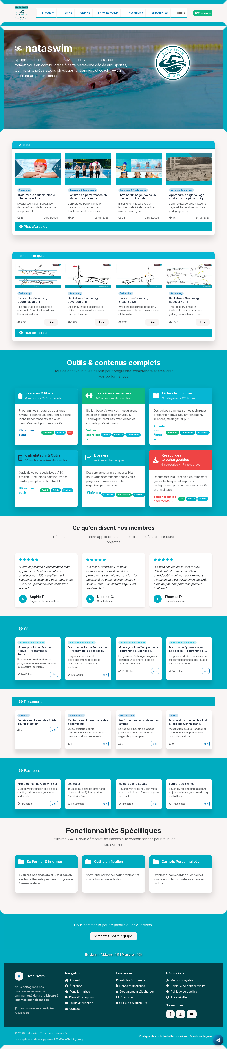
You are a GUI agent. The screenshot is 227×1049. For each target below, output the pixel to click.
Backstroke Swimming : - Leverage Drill (84, 299)
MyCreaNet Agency (69, 1039)
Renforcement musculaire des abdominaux (88, 722)
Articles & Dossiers (132, 980)
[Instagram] (180, 1014)
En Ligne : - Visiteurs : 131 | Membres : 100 (113, 954)
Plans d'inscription (81, 997)
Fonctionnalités (80, 991)
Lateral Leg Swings (181, 783)
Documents (33, 702)
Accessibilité (178, 997)
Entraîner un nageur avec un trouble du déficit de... (137, 196)
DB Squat (74, 783)
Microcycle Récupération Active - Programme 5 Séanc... (34, 651)
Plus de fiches (35, 333)
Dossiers (48, 13)
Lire (51, 322)
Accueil (75, 980)
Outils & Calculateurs (133, 1003)
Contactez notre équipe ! (113, 936)
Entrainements (108, 13)
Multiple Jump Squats (132, 783)
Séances (31, 629)
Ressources (135, 13)
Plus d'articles (35, 226)
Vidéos (85, 13)
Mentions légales (181, 980)
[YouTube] (192, 1014)
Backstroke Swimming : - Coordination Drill (34, 299)
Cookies (181, 1036)
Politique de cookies (183, 991)
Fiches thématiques (132, 986)
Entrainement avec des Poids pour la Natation (36, 722)
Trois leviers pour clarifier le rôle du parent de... (36, 196)
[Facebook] (170, 1014)
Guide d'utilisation (81, 1003)
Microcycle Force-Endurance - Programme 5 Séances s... (87, 649)
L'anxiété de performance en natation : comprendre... (87, 196)
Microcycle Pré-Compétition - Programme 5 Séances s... (138, 649)
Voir (54, 674)
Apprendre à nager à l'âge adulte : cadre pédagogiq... (187, 196)
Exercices (32, 771)
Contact (74, 1008)
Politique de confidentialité (187, 986)
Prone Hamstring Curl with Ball (37, 783)
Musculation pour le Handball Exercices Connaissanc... (188, 722)
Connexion (204, 13)
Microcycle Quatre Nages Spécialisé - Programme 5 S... (188, 649)
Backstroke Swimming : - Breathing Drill (135, 299)
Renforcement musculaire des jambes (138, 722)
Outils (181, 13)
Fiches (67, 13)
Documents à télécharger (137, 991)
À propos (75, 986)
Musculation (160, 13)
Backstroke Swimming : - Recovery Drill (185, 299)
